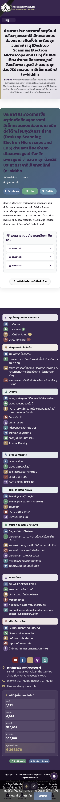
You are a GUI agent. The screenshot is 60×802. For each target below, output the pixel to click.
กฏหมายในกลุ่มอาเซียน (21, 643)
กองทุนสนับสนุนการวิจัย (21, 438)
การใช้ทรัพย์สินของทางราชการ (25, 561)
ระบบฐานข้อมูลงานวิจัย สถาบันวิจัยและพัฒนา (32, 398)
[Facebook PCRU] (23, 660)
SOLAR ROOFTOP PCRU (22, 584)
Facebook (13, 191)
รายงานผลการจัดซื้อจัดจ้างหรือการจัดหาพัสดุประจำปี (33, 382)
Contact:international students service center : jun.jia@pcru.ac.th (31, 612)
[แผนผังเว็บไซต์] (30, 660)
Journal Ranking (18, 443)
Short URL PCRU (18, 477)
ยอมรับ (43, 796)
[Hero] (27, 786)
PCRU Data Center (19, 512)
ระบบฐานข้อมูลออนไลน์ (21, 403)
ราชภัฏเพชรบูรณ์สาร (20, 433)
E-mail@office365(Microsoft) (26, 501)
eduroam (14, 507)
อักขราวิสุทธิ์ (15, 417)
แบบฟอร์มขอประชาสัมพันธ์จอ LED (27, 550)
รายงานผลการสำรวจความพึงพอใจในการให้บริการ (31, 538)
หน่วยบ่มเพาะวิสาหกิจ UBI (22, 428)
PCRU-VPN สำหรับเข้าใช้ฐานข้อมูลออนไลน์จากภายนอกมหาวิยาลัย (32, 410)
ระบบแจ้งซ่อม (16, 461)
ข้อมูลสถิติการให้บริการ (21, 531)
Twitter (50, 191)
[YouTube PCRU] (15, 660)
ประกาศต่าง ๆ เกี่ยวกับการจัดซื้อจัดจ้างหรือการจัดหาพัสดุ (33, 361)
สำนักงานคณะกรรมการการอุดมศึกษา (28, 648)
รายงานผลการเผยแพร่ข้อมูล (24, 555)
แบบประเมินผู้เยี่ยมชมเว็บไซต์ (24, 566)
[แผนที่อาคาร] (45, 660)
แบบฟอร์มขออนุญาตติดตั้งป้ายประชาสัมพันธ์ (32, 545)
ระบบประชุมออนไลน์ (19, 466)
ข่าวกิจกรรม (15, 324)
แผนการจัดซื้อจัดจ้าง (20, 354)
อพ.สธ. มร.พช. (16, 422)
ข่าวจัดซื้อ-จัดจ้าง (18, 334)
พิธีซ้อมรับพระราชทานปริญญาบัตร (27, 605)
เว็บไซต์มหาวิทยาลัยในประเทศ (24, 628)
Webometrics (16, 600)
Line (32, 191)
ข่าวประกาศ (15, 329)
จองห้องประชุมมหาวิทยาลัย (23, 472)
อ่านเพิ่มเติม (25, 795)
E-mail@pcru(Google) (21, 496)
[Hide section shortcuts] (34, 786)
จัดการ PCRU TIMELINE (21, 482)
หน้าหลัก (8, 79)
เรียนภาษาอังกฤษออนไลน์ (22, 633)
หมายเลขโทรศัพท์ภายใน (21, 589)
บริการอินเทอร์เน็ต (18, 517)
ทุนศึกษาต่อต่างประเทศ (21, 638)
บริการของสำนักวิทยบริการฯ (24, 594)
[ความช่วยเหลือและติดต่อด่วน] (54, 776)
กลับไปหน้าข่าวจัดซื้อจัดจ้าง (32, 281)
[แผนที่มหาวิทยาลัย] (37, 660)
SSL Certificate (40, 761)
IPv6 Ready (19, 761)
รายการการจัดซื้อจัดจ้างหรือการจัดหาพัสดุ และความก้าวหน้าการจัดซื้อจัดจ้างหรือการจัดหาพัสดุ (33, 371)
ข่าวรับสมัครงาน (17, 340)
